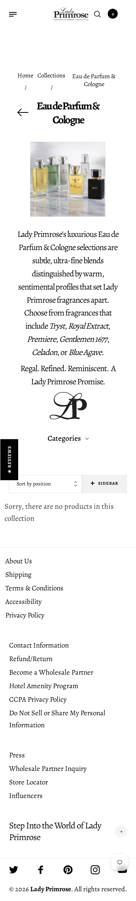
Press (17, 755)
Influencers (26, 796)
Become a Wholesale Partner (51, 672)
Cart (113, 14)
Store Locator (28, 782)
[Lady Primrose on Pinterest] (68, 869)
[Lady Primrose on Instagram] (95, 869)
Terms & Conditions (34, 588)
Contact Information (39, 645)
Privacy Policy (24, 615)
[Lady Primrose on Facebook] (40, 869)
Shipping (18, 574)
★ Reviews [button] (9, 459)
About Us (18, 561)
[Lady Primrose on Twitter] (13, 869)
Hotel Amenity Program (44, 686)
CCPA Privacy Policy (37, 699)
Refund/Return (31, 659)
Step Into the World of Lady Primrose (55, 831)
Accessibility (23, 602)
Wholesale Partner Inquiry (48, 769)
